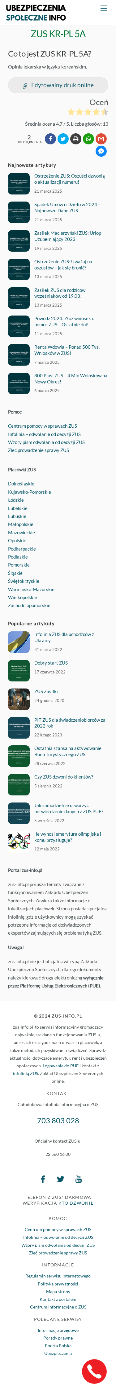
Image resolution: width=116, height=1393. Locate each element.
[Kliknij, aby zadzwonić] (94, 1371)
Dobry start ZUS (51, 662)
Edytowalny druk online (62, 84)
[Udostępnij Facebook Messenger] (101, 151)
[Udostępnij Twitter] (63, 138)
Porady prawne (58, 1337)
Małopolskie (20, 524)
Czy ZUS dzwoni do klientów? (63, 776)
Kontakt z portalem (58, 1299)
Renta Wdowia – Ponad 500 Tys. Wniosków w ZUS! (67, 350)
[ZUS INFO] (36, 17)
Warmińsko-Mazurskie (31, 589)
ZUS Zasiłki (46, 691)
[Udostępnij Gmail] (101, 138)
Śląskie (15, 573)
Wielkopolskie (22, 597)
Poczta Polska (58, 1345)
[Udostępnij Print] (75, 138)
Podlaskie (18, 556)
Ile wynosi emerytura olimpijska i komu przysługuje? (67, 837)
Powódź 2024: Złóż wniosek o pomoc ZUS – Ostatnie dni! (64, 321)
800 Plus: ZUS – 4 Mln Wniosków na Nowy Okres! (70, 378)
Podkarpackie (22, 548)
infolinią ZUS (25, 1073)
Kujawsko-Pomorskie (29, 492)
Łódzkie (16, 500)
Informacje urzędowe (58, 1330)
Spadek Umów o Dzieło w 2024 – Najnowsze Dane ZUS (67, 207)
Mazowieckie (21, 532)
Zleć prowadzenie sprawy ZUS (38, 450)
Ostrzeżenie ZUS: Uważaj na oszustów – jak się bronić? (63, 264)
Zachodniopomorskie (29, 605)
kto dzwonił (75, 1203)
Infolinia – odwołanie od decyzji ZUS (44, 434)
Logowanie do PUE (61, 1065)
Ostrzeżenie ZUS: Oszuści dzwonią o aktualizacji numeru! (69, 179)
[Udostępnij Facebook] (50, 138)
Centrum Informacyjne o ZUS (58, 1306)
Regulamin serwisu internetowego (58, 1275)
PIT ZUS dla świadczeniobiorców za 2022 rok (69, 723)
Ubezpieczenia (58, 1353)
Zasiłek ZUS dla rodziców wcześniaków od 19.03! (59, 293)
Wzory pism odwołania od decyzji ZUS (46, 442)
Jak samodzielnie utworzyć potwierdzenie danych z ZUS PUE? (68, 808)
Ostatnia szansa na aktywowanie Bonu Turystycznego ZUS (67, 751)
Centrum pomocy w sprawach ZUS (42, 426)
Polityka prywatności (58, 1283)
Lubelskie (18, 508)
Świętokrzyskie (23, 581)
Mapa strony (58, 1291)
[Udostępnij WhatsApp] (88, 138)
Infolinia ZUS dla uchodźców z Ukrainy (64, 637)
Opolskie (17, 540)
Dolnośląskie (21, 483)
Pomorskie (19, 564)
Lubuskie (17, 516)
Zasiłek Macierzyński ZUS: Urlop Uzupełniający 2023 (67, 236)
